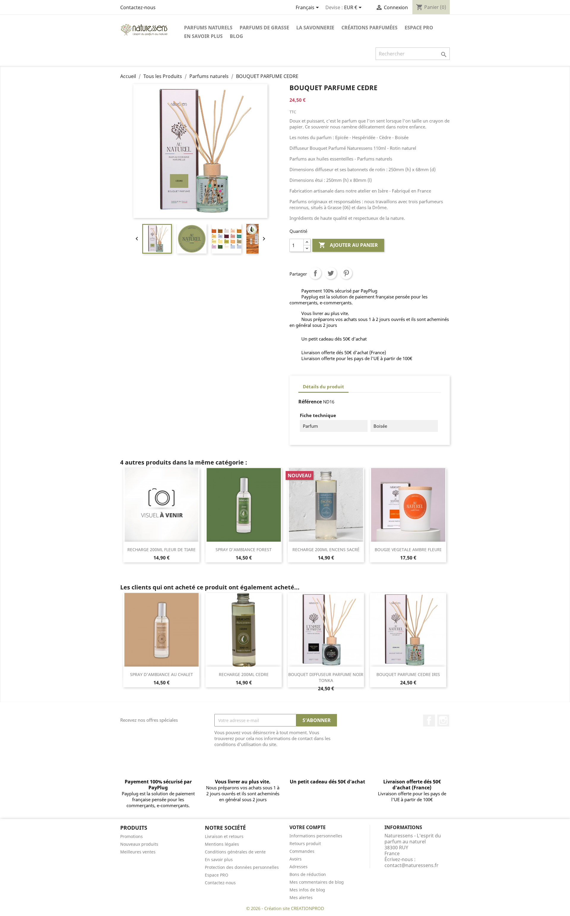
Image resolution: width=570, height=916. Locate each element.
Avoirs (295, 859)
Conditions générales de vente (235, 852)
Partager (315, 273)
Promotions (131, 836)
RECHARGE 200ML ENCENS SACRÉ (326, 549)
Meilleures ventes (138, 852)
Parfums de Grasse (264, 27)
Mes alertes (301, 897)
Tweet (331, 273)
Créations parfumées (369, 27)
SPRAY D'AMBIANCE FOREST (244, 549)
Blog (236, 36)
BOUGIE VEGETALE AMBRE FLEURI (408, 549)
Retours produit (305, 843)
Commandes (301, 851)
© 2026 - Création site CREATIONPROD (285, 908)
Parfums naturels (208, 27)
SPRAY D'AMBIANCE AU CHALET (161, 674)
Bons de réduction (307, 874)
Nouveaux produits (139, 844)
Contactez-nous (138, 7)
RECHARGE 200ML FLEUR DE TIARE (161, 549)
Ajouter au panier (348, 245)
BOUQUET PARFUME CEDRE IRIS (408, 674)
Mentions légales (222, 844)
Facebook (429, 720)
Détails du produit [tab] (323, 386)
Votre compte (307, 827)
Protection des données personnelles (242, 867)
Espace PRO (419, 27)
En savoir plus (203, 36)
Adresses (298, 866)
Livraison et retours (224, 836)
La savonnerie (315, 27)
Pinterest (346, 273)
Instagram (443, 720)
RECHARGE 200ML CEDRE (244, 674)
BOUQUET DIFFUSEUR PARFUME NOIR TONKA (325, 677)
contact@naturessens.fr (411, 865)
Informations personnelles (315, 836)
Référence (310, 402)
